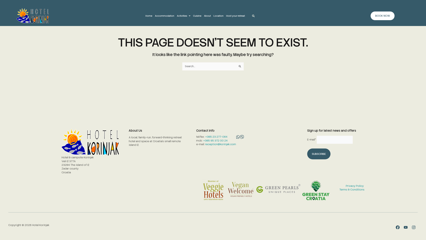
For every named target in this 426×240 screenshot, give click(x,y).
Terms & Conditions (351, 189)
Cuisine (197, 15)
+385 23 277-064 (216, 136)
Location (218, 15)
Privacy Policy (355, 186)
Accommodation (164, 15)
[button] (184, 16)
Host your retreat (235, 15)
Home (148, 15)
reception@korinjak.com (220, 144)
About (207, 15)
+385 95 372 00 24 (215, 140)
